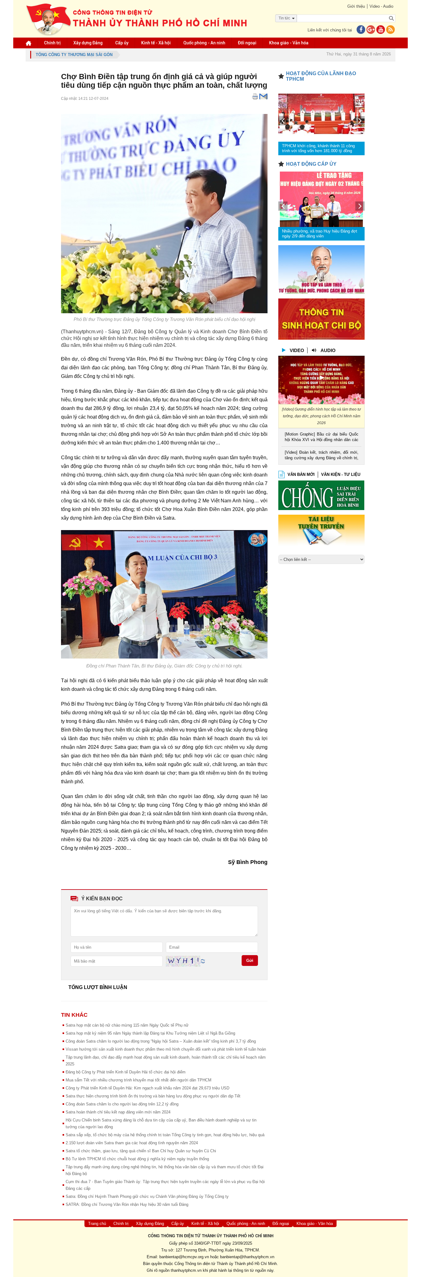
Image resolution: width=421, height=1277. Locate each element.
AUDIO (328, 350)
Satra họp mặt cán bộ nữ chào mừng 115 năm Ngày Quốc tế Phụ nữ (127, 1025)
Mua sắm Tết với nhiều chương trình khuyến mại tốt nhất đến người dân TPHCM (138, 1080)
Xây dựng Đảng (88, 42)
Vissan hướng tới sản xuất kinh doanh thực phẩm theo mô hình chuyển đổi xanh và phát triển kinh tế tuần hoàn (166, 1049)
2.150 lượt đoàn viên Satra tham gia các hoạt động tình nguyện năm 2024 (132, 1143)
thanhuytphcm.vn (186, 1270)
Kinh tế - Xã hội (156, 42)
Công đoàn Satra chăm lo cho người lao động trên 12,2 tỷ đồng (122, 1104)
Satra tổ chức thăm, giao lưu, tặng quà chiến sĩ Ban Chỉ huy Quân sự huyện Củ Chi (141, 1151)
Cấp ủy (122, 42)
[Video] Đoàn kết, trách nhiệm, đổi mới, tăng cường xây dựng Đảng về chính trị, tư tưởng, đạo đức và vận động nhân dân (321, 455)
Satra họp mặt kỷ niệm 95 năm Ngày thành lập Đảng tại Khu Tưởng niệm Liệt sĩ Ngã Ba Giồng (150, 1033)
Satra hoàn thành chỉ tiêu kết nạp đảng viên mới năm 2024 (118, 1112)
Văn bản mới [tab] (301, 474)
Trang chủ (97, 1223)
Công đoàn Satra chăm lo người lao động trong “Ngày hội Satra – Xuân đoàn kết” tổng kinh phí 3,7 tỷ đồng (161, 1041)
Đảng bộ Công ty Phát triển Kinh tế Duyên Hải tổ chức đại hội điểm (126, 1072)
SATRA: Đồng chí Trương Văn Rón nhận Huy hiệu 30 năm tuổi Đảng (127, 1204)
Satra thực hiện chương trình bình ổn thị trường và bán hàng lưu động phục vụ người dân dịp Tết (153, 1096)
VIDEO (297, 350)
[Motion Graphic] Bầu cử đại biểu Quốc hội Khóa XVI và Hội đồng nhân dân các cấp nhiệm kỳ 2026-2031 (321, 437)
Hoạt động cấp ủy (311, 164)
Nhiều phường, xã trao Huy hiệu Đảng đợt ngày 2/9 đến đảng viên (319, 233)
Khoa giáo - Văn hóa (289, 42)
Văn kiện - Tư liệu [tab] (340, 474)
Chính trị (52, 42)
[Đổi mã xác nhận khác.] (202, 961)
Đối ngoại (247, 42)
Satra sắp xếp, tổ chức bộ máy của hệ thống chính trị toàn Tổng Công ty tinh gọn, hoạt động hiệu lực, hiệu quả (165, 1135)
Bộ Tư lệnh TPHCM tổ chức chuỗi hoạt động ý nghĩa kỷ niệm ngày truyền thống (137, 1159)
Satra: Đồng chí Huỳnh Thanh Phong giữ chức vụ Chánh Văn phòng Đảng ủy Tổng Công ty (147, 1196)
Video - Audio (381, 6)
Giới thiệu (356, 6)
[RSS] (390, 30)
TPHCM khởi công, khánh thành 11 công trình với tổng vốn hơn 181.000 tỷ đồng (318, 148)
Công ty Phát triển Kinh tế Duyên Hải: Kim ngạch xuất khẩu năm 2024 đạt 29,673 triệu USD (147, 1088)
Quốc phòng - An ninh (204, 42)
